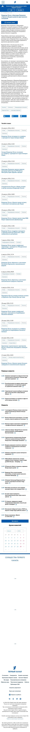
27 (5, 535)
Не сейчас (20, 10)
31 (17, 535)
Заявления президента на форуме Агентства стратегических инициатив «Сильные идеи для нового (16, 377)
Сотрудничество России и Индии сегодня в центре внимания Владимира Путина (13, 187)
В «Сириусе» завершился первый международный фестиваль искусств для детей (15, 503)
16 (23, 540)
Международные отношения (21, 107)
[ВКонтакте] (6, 116)
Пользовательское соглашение (18, 680)
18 (8, 543)
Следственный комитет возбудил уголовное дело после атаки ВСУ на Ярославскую (16, 392)
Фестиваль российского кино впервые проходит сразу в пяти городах (15, 488)
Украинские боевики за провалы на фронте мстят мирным (16, 399)
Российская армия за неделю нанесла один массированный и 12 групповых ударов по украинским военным (16, 385)
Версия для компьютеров (15, 691)
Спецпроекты (13, 675)
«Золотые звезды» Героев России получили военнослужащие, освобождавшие (16, 431)
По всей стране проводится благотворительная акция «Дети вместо (15, 495)
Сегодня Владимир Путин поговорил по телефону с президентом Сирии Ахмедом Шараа (14, 153)
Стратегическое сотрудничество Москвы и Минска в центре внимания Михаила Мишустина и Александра (15, 439)
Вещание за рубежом (16, 694)
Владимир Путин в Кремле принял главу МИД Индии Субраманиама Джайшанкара (14, 218)
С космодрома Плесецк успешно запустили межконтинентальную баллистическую (16, 411)
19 (11, 543)
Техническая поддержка (17, 682)
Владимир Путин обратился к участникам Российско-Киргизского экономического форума (13, 264)
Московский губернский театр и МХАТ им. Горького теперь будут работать (16, 509)
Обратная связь (5, 682)
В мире (3, 130)
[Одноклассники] (15, 116)
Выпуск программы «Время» (12, 515)
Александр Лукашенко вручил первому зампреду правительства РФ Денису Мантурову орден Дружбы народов (12, 170)
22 (20, 543)
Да (11, 10)
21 (17, 543)
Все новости (15, 521)
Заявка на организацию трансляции (15, 718)
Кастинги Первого (23, 677)
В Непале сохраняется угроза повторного (16, 453)
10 (5, 540)
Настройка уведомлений (15, 687)
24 (5, 546)
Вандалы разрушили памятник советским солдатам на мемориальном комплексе (16, 446)
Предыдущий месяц (5, 531)
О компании (5, 675)
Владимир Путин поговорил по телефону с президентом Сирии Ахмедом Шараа (13, 137)
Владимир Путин (5, 110)
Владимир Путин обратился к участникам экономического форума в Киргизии (13, 280)
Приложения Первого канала (9, 677)
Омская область (12, 343)
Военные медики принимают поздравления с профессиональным (16, 424)
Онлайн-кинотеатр (23, 675)
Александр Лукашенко (15, 110)
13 (14, 540)
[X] (23, 116)
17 (5, 543)
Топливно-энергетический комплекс (16, 357)
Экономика (10, 107)
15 (20, 540)
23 (23, 543)
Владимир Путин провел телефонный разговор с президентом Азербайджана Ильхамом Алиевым (13, 313)
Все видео (6, 680)
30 (14, 535)
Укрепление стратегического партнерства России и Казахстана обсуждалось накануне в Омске (14, 347)
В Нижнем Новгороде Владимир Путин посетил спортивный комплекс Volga (15, 481)
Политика (4, 107)
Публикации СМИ (15, 684)
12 (11, 540)
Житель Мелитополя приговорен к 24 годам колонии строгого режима (16, 418)
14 (17, 540)
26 (11, 546)
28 (8, 535)
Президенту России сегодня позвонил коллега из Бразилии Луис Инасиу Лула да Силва (14, 296)
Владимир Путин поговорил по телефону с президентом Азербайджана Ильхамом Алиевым (13, 330)
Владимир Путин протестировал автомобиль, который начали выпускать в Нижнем (15, 474)
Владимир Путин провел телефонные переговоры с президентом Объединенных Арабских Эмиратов (14, 246)
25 (8, 546)
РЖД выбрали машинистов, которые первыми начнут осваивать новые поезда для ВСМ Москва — (16, 460)
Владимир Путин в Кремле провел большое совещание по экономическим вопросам (14, 364)
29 (11, 535)
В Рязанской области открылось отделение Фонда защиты (16, 467)
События (27, 682)
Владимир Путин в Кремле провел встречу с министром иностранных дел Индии (13, 203)
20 (14, 543)
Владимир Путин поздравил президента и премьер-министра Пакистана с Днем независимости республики (13, 232)
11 (8, 540)
